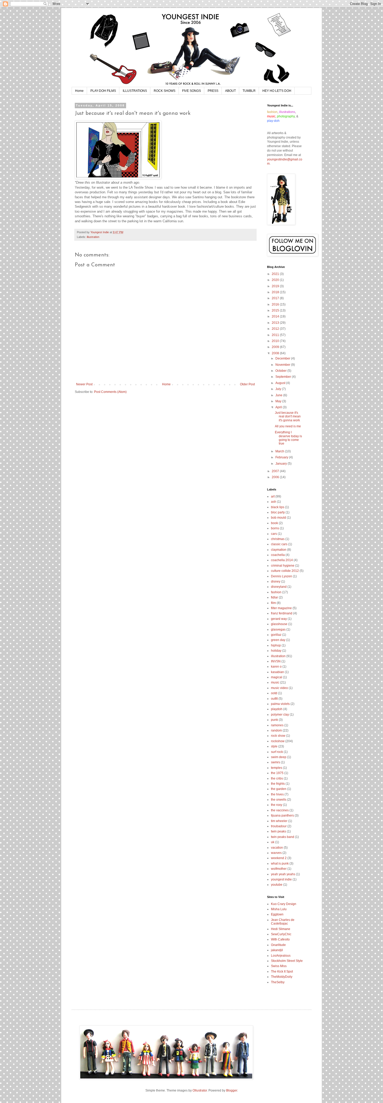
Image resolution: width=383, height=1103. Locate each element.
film (273, 603)
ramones (277, 725)
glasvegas (278, 629)
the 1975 (277, 773)
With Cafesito (280, 939)
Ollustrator (200, 1090)
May (278, 401)
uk (272, 842)
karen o (276, 666)
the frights (278, 784)
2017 (276, 298)
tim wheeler (279, 821)
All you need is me (288, 426)
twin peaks (278, 831)
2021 (276, 274)
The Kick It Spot (282, 971)
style (274, 746)
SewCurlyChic (281, 934)
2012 (276, 329)
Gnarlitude (278, 945)
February (282, 457)
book (274, 523)
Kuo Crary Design (283, 904)
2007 (276, 471)
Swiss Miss (279, 966)
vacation (277, 847)
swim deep (278, 757)
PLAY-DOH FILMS (103, 91)
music (275, 682)
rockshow (278, 741)
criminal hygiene (282, 565)
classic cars (279, 544)
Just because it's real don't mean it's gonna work (288, 416)
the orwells (278, 799)
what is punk (280, 863)
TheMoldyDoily (281, 977)
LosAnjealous (281, 955)
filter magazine (281, 608)
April (279, 407)
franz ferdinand (281, 613)
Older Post (247, 384)
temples (276, 768)
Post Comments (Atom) (110, 392)
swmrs (275, 762)
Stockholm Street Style (287, 961)
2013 (276, 323)
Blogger (231, 1090)
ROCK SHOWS (164, 91)
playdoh (276, 709)
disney (275, 581)
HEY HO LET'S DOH (276, 91)
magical (276, 677)
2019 (276, 286)
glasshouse (279, 624)
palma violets (280, 704)
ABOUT (230, 91)
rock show (278, 736)
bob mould (278, 517)
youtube (276, 884)
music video (279, 688)
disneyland (279, 587)
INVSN (276, 661)
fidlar (274, 597)
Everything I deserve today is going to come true (288, 437)
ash (273, 501)
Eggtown (277, 914)
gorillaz (276, 635)
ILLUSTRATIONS (135, 91)
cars (274, 534)
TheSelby (278, 982)
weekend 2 (279, 858)
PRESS (213, 91)
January (281, 463)
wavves (276, 853)
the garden (278, 789)
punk (274, 720)
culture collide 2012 (285, 571)
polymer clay (280, 714)
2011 (276, 335)
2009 (276, 347)
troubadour (279, 826)
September (283, 377)
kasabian (277, 672)
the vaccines (280, 810)
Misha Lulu (279, 909)
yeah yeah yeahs (283, 874)
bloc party (278, 512)
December (283, 358)
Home (79, 91)
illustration (93, 236)
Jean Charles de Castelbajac (282, 921)
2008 (276, 353)
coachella (278, 555)
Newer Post (84, 384)
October (281, 371)
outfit (274, 698)
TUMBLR (249, 91)
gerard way (279, 619)
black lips (277, 507)
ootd (274, 693)
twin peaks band (282, 837)
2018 (276, 292)
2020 (276, 280)
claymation (278, 550)
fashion (276, 592)
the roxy (276, 805)
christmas (278, 539)
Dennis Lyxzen (281, 576)
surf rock (277, 752)
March (280, 451)
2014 (276, 316)
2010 (276, 341)
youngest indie (281, 879)
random (276, 730)
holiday (276, 650)
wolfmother (279, 869)
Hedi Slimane (280, 929)
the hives (277, 794)
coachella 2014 (282, 560)
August (280, 383)
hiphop (276, 645)
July (278, 389)
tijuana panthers (282, 815)
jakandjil (277, 950)
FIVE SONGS (191, 91)
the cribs (277, 778)
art (273, 496)
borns (275, 528)
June (279, 395)
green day (278, 640)
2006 (276, 477)
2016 (276, 304)
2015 (276, 310)
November (283, 365)
